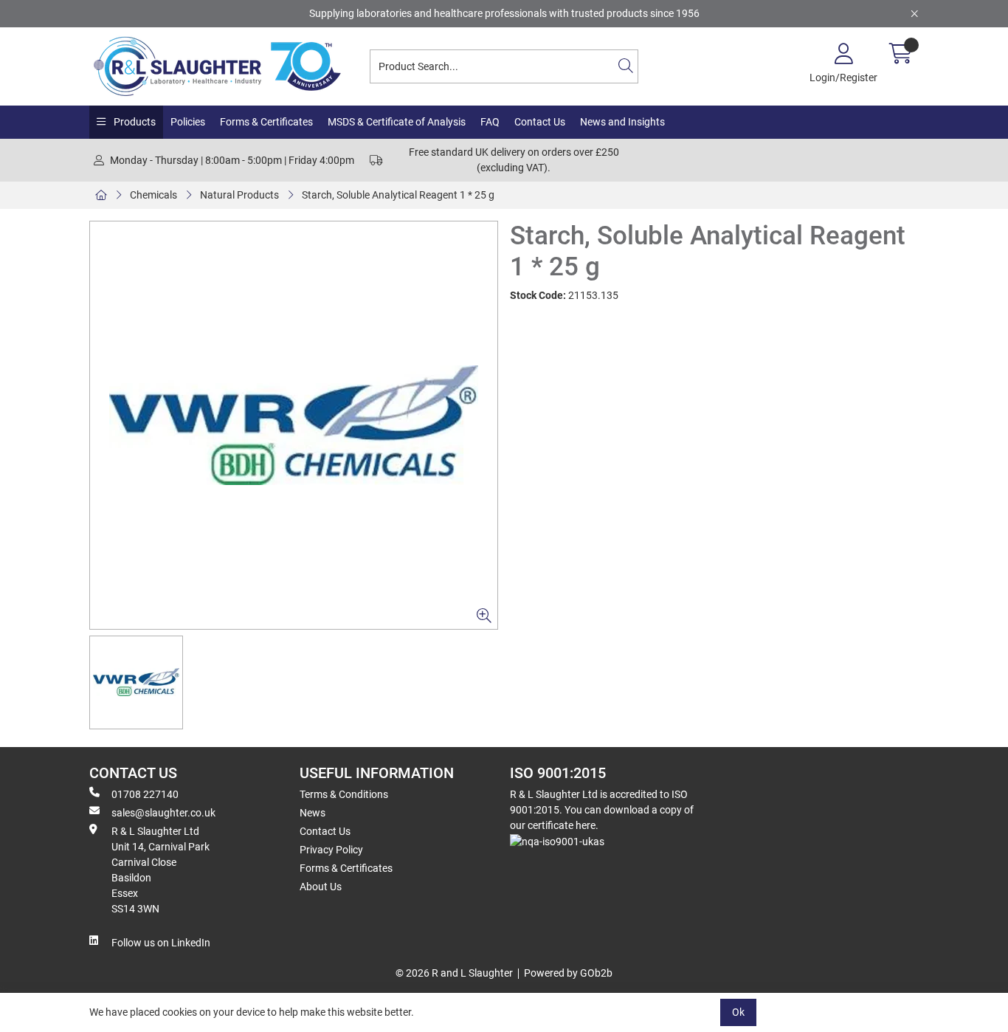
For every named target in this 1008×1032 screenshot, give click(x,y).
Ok (738, 1012)
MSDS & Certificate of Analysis (397, 122)
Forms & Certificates (266, 122)
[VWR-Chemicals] (293, 425)
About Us (321, 886)
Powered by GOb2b (568, 973)
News (312, 813)
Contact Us (539, 122)
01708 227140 (145, 794)
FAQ (490, 122)
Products (133, 122)
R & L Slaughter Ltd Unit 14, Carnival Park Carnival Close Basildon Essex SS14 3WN (160, 870)
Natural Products (239, 195)
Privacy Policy (331, 850)
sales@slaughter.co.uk (163, 813)
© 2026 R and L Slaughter (454, 973)
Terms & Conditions (344, 794)
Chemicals (153, 195)
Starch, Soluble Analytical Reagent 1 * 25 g (398, 195)
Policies (187, 122)
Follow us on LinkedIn (160, 943)
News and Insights (622, 122)
